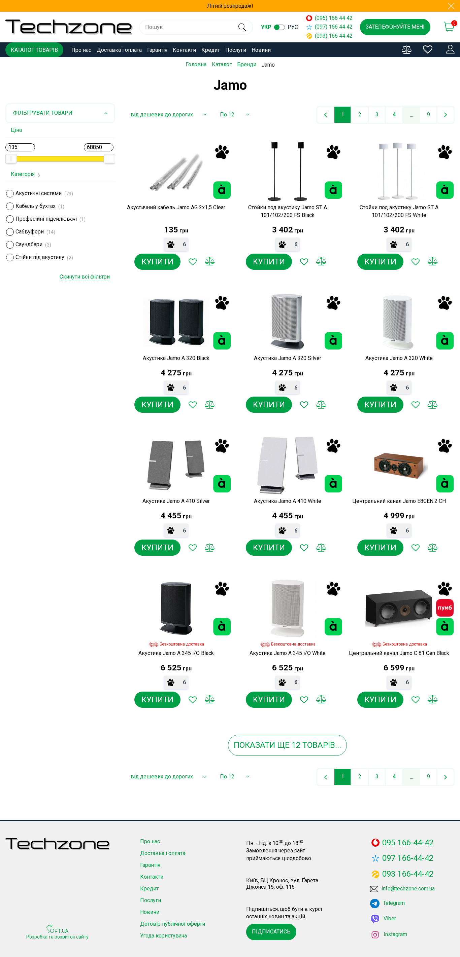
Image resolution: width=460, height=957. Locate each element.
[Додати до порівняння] (209, 262)
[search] (242, 27)
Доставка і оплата (119, 50)
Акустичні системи (38, 193)
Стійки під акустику (39, 257)
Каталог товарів (34, 50)
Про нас (81, 50)
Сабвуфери (29, 231)
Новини (261, 50)
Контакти (184, 50)
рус (293, 27)
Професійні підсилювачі (46, 219)
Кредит (210, 50)
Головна (196, 64)
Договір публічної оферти (172, 924)
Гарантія (157, 50)
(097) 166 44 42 (331, 27)
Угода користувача (163, 935)
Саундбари (28, 244)
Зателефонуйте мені (395, 27)
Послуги (235, 50)
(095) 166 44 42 (331, 18)
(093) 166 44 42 (331, 36)
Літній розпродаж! (230, 6)
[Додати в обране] (193, 262)
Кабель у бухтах (35, 206)
